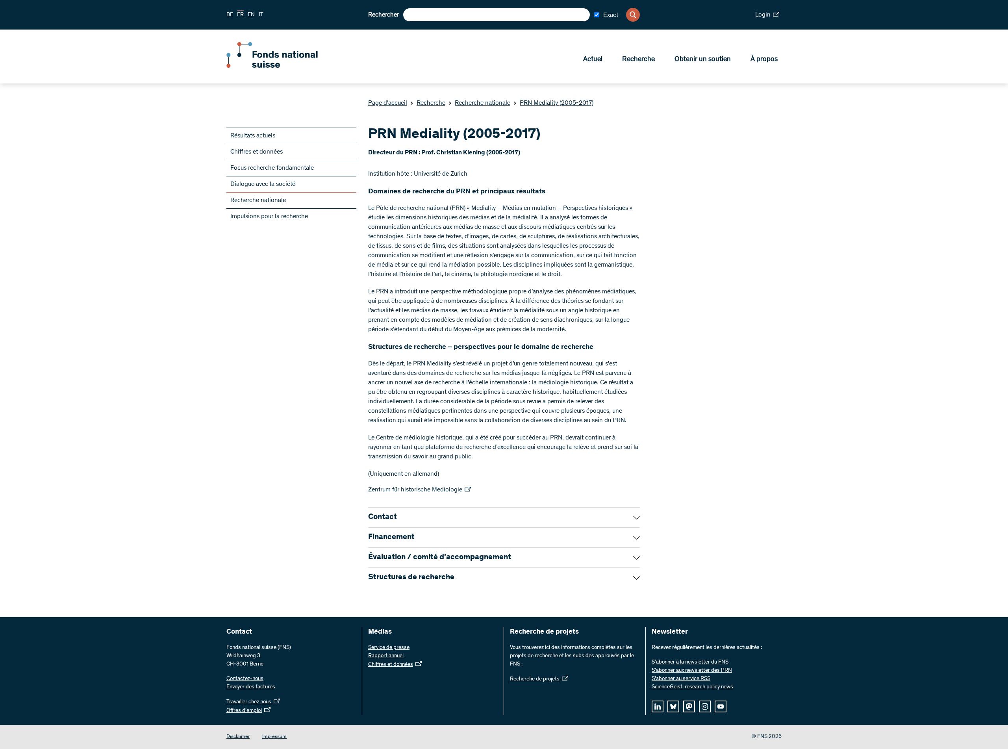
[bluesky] (673, 706)
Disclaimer (238, 737)
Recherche (638, 59)
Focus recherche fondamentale (272, 168)
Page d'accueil (387, 103)
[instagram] (705, 706)
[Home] (283, 66)
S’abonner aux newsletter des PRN (692, 670)
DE (229, 15)
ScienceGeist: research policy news (692, 687)
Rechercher (383, 15)
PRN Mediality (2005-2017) (556, 103)
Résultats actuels (252, 136)
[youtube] (720, 706)
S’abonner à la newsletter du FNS (690, 662)
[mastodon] (689, 706)
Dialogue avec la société (262, 184)
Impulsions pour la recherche (269, 216)
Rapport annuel (386, 656)
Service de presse (389, 648)
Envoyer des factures (250, 687)
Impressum (274, 737)
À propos (764, 59)
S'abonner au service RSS (681, 679)
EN (251, 15)
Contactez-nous (244, 679)
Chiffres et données (256, 152)
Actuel (592, 59)
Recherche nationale (482, 103)
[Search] (633, 15)
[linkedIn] (657, 706)
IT (261, 15)
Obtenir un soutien (702, 59)
